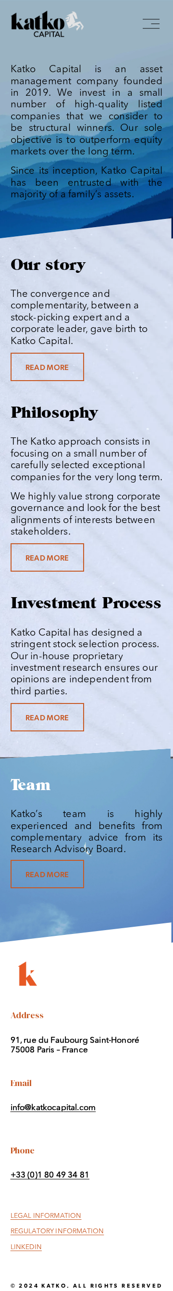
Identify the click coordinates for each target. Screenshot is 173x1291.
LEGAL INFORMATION (46, 1216)
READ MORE (47, 367)
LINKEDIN (26, 1247)
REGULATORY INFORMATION (57, 1231)
